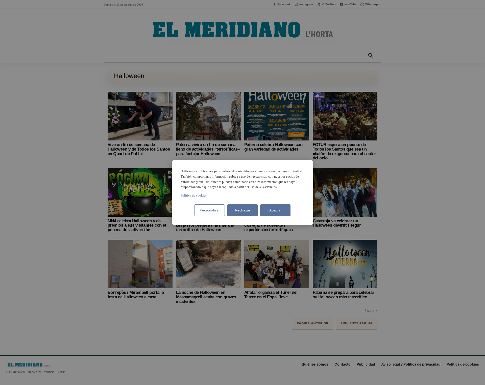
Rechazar (242, 210)
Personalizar (210, 210)
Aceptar (275, 210)
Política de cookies (194, 195)
